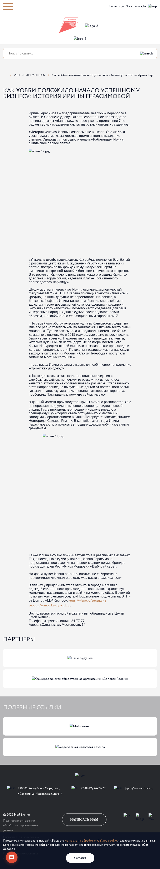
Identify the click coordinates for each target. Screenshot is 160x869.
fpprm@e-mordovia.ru (139, 788)
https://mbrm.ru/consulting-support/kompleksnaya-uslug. (68, 603)
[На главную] (5, 74)
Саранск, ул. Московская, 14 (127, 6)
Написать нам (84, 819)
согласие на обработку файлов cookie (91, 841)
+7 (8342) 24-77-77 (93, 788)
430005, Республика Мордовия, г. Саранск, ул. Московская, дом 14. (40, 791)
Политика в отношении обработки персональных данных (20, 825)
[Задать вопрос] (12, 857)
